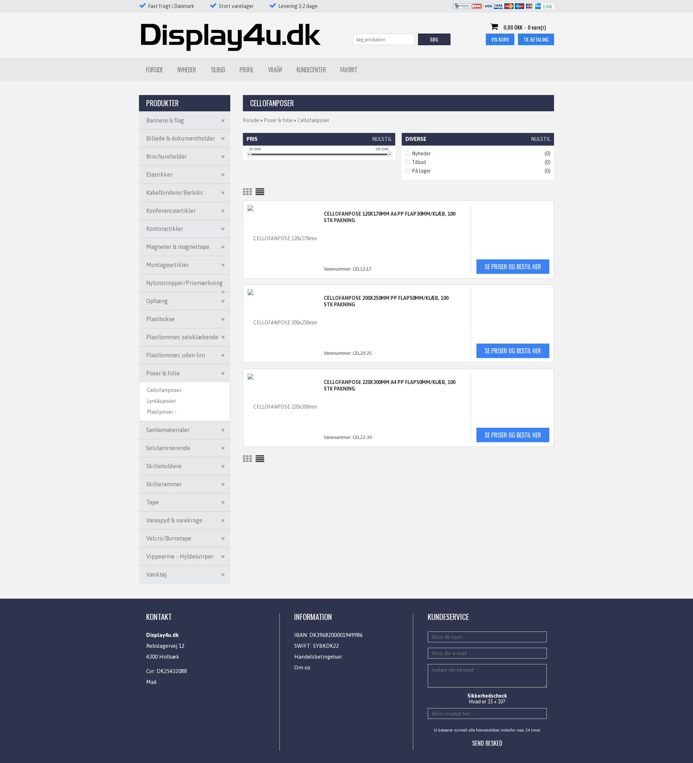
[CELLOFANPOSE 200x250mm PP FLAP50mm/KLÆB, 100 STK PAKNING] (282, 323)
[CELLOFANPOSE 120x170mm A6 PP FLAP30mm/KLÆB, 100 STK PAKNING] (282, 239)
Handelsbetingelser (318, 657)
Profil (247, 69)
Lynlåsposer (161, 401)
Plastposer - (161, 412)
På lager (421, 171)
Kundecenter (311, 69)
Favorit (348, 69)
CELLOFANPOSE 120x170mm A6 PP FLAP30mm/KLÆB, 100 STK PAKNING (389, 217)
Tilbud (217, 69)
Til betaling (536, 39)
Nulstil (382, 139)
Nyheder (187, 69)
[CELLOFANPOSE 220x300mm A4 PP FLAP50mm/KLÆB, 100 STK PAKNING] (282, 408)
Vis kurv (500, 39)
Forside (154, 69)
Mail (151, 682)
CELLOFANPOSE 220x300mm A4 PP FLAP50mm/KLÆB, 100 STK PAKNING (389, 385)
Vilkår (275, 69)
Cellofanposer (164, 390)
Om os (302, 667)
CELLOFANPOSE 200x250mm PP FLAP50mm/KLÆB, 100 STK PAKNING (386, 301)
